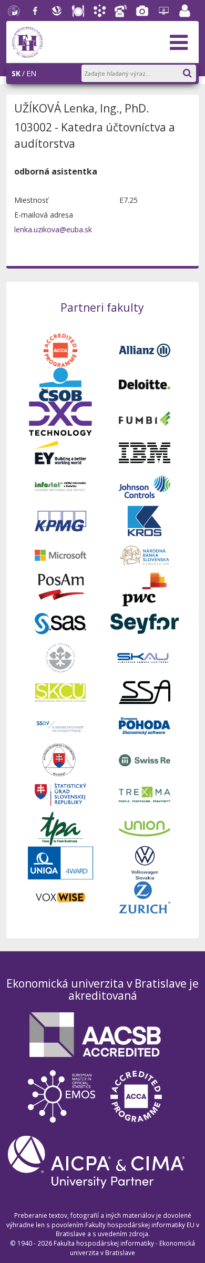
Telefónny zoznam (121, 11)
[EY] (60, 452)
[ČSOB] (60, 383)
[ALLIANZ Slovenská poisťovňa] (144, 349)
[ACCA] (60, 349)
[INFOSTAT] (60, 486)
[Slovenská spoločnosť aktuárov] (144, 691)
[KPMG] (60, 520)
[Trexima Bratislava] (144, 793)
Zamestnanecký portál (185, 11)
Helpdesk (164, 11)
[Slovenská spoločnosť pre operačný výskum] (60, 725)
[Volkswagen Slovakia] (144, 862)
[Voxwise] (60, 896)
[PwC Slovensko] (144, 588)
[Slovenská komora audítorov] (144, 657)
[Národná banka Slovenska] (144, 554)
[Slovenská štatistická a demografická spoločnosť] (60, 759)
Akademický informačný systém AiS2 (100, 11)
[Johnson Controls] (144, 486)
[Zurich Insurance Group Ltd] (144, 896)
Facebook (35, 11)
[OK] (192, 71)
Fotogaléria (142, 11)
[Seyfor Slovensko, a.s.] (144, 623)
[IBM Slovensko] (144, 452)
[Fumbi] (144, 418)
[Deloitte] (144, 383)
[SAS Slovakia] (60, 623)
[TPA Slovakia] (60, 828)
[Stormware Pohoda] (144, 725)
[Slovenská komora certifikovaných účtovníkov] (60, 691)
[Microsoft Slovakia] (60, 554)
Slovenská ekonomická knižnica (57, 11)
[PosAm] (60, 588)
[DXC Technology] (60, 418)
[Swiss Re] (144, 759)
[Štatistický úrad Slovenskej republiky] (60, 793)
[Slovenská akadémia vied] (60, 657)
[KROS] (144, 520)
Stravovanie (78, 11)
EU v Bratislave (14, 11)
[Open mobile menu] (179, 42)
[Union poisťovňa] (144, 828)
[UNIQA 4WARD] (60, 862)
